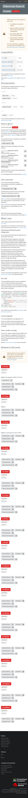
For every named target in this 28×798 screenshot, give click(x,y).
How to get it (6, 380)
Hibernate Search (5, 739)
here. (25, 215)
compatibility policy (12, 78)
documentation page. (6, 120)
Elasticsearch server (7, 70)
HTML (12, 95)
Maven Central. (6, 131)
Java (3, 58)
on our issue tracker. (22, 227)
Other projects (4, 746)
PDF (21, 106)
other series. (10, 75)
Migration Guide (6, 98)
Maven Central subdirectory (9, 196)
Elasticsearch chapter (6, 274)
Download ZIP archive (8, 188)
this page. (24, 174)
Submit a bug (4, 768)
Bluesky (3, 757)
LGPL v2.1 (4, 372)
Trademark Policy (23, 789)
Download (18, 383)
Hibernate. (17, 788)
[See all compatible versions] (6, 58)
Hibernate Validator (5, 741)
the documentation (7, 311)
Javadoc (4, 115)
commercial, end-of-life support (17, 47)
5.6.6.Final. (3, 223)
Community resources (6, 765)
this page (12, 135)
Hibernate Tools (5, 744)
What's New (5, 95)
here (4, 199)
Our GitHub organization (7, 767)
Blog (2, 754)
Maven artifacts (6, 143)
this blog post (20, 310)
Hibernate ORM (6, 61)
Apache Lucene (6, 66)
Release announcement (8, 389)
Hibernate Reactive (5, 743)
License (3, 773)
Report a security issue (6, 772)
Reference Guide (7, 106)
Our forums (3, 770)
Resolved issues (6, 386)
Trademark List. (6, 790)
